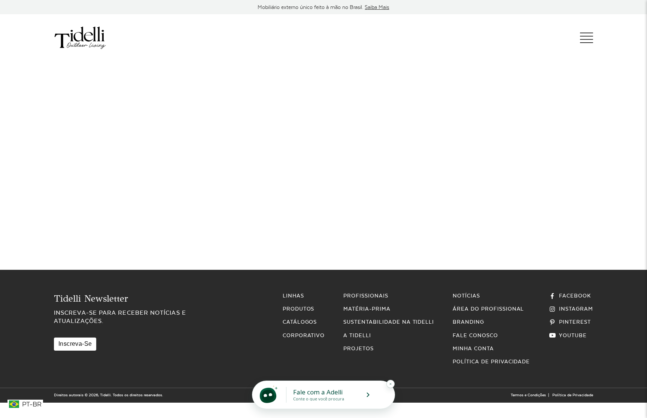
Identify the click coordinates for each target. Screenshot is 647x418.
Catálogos (300, 322)
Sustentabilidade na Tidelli (388, 322)
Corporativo (304, 335)
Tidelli (105, 395)
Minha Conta (473, 348)
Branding (468, 322)
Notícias (466, 296)
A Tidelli (357, 335)
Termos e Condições (528, 395)
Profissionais (365, 296)
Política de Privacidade (491, 361)
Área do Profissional (488, 309)
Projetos (358, 348)
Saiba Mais (377, 7)
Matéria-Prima (366, 309)
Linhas (293, 296)
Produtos (299, 309)
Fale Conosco (475, 335)
